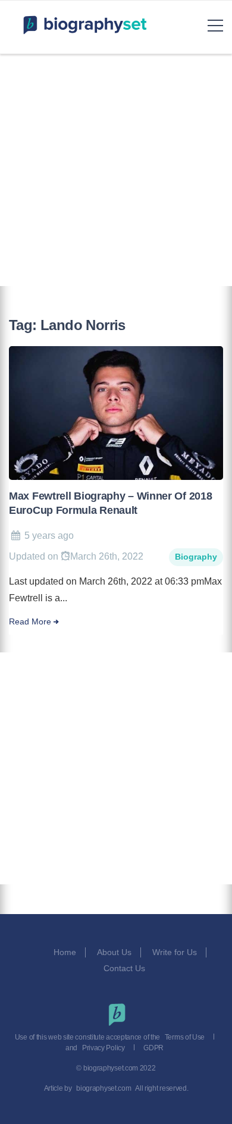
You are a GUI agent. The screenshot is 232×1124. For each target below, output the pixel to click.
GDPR (153, 1048)
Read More (30, 621)
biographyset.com (103, 1088)
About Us (114, 952)
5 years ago (49, 535)
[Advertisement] (116, 170)
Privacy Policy (103, 1048)
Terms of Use (185, 1037)
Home (65, 952)
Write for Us (174, 952)
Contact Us (126, 968)
